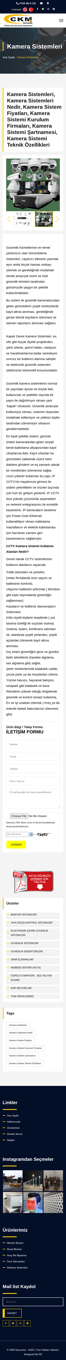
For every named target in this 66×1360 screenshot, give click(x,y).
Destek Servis (14, 1134)
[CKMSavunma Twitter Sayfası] (43, 9)
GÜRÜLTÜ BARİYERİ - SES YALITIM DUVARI (31, 977)
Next (57, 219)
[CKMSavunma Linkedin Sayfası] (54, 9)
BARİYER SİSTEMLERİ (24, 914)
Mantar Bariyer (15, 1242)
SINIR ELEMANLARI (22, 959)
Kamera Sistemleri (18, 1025)
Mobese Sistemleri (17, 1267)
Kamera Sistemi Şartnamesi (22, 1056)
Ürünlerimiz (13, 1127)
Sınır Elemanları (16, 1261)
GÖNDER (16, 844)
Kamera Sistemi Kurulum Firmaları (25, 1048)
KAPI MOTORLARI (21, 988)
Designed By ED (33, 1354)
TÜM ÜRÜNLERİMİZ (22, 996)
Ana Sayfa (9, 57)
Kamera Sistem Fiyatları (20, 1040)
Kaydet (12, 1313)
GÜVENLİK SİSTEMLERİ (24, 943)
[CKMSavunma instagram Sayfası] (48, 9)
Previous (8, 219)
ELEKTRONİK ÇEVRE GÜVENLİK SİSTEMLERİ (29, 932)
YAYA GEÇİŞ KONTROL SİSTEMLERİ (31, 922)
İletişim (11, 1140)
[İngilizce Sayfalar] (25, 9)
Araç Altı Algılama (16, 1255)
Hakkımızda (13, 1121)
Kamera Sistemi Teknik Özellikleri (25, 1063)
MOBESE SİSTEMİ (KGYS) (26, 967)
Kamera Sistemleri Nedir (21, 1033)
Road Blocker (14, 1249)
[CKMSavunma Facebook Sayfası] (37, 9)
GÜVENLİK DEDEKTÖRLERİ (27, 951)
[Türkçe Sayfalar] (31, 9)
